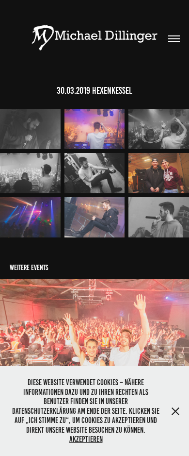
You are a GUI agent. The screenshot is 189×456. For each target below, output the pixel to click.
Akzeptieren (86, 439)
